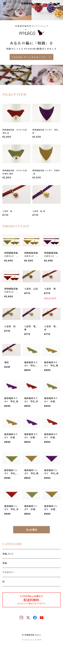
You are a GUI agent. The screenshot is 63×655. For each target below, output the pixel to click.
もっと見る (31, 529)
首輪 (4, 563)
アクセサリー (8, 572)
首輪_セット (8, 553)
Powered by (28, 640)
